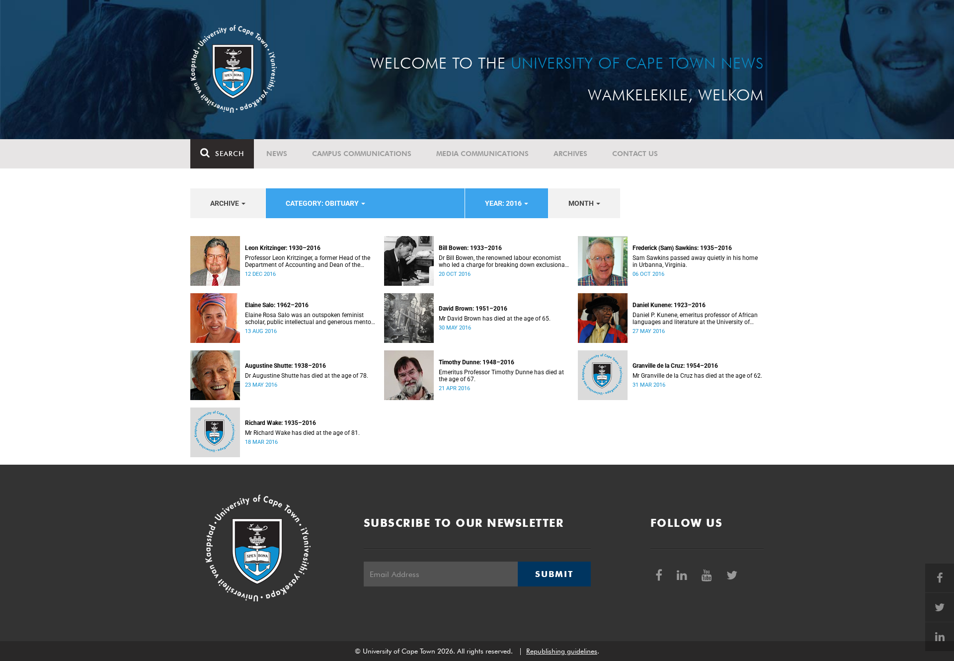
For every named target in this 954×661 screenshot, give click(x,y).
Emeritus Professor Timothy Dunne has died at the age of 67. (501, 376)
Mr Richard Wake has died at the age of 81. (302, 432)
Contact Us (635, 154)
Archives (570, 154)
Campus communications (361, 154)
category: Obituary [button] (323, 203)
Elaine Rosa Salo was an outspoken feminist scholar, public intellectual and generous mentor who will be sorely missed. (309, 319)
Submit (554, 574)
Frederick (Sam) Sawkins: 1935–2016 (682, 248)
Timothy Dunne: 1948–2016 (476, 362)
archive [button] (225, 203)
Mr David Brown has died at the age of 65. (495, 318)
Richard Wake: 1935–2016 (280, 422)
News (276, 154)
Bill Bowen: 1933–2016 (470, 248)
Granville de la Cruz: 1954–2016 (675, 365)
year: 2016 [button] (504, 203)
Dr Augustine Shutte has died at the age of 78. (306, 375)
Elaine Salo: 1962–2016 (277, 305)
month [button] (581, 203)
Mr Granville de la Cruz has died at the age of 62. (697, 375)
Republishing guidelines (561, 651)
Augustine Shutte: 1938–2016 (285, 365)
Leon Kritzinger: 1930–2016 (282, 248)
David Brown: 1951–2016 (473, 308)
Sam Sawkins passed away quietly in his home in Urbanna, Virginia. (695, 261)
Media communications (482, 154)
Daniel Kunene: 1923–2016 (669, 305)
